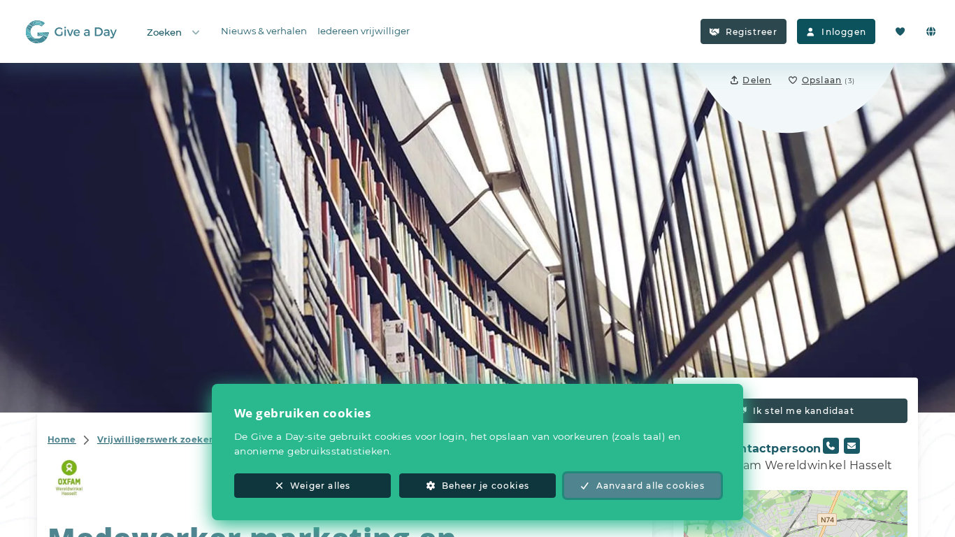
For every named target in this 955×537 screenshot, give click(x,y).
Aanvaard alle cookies (650, 485)
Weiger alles (320, 485)
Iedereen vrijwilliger (363, 30)
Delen (756, 80)
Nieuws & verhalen (264, 30)
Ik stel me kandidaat (803, 411)
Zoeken (164, 32)
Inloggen (843, 32)
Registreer (751, 32)
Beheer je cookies (485, 485)
